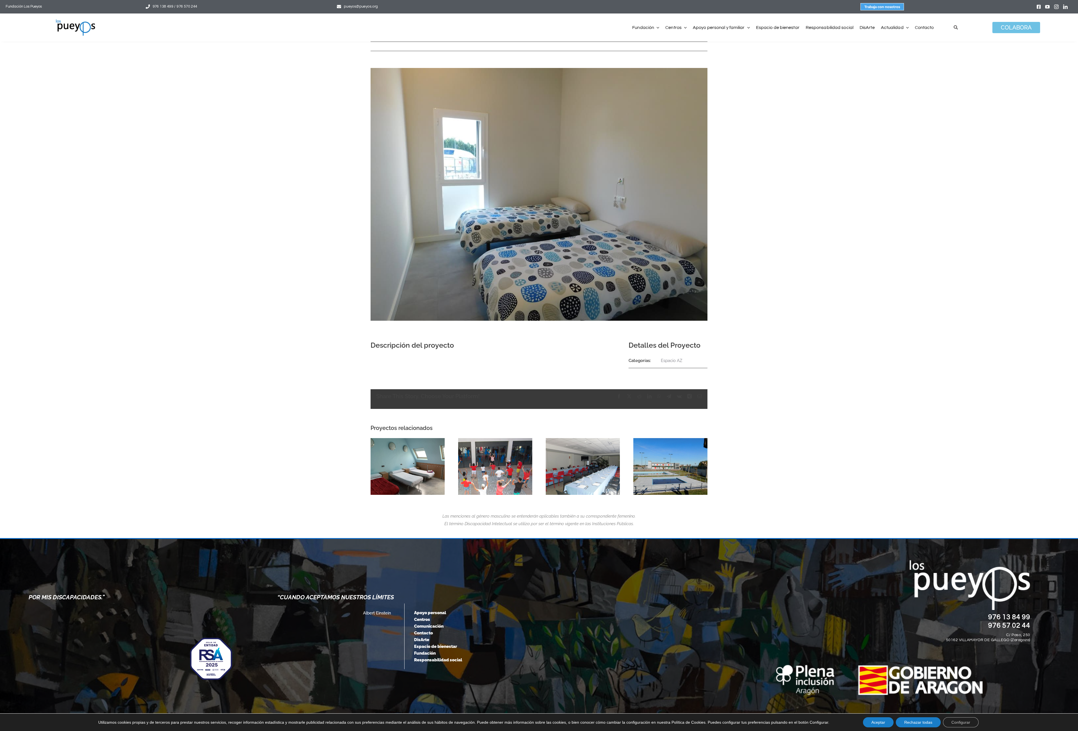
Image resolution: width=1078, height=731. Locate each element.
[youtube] (1047, 6)
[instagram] (1056, 6)
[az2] (495, 466)
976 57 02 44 (1009, 625)
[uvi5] (408, 466)
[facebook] (1039, 6)
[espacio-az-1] (583, 466)
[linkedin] (1065, 6)
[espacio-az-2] (670, 466)
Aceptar (878, 722)
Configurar (960, 722)
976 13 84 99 (1009, 617)
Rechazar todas (918, 722)
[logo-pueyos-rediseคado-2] (75, 21)
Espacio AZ (671, 360)
